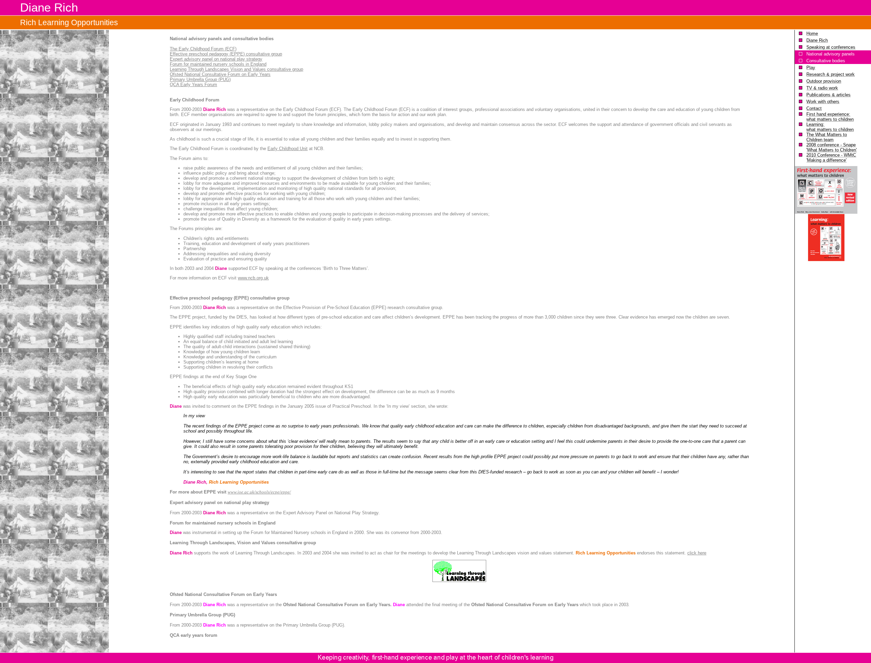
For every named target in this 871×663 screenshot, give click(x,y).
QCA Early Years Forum (193, 84)
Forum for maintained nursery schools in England (218, 64)
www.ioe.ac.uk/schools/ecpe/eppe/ (259, 492)
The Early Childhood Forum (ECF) (203, 48)
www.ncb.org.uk (253, 277)
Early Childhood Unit (287, 148)
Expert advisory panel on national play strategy (216, 59)
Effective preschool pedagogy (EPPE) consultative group (226, 53)
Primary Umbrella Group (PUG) (200, 79)
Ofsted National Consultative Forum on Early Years (220, 74)
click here (696, 552)
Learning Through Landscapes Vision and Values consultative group (236, 69)
